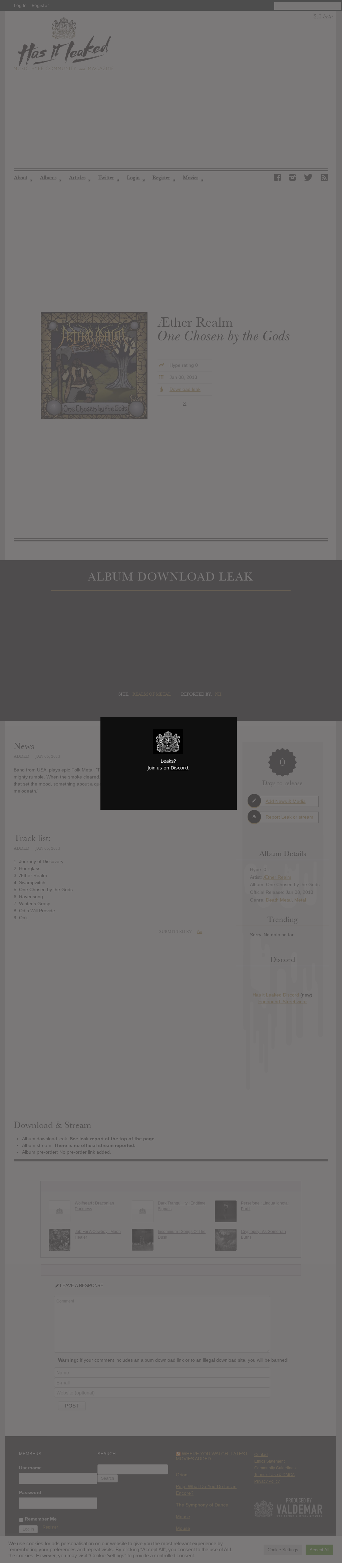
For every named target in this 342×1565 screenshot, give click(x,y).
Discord (179, 767)
